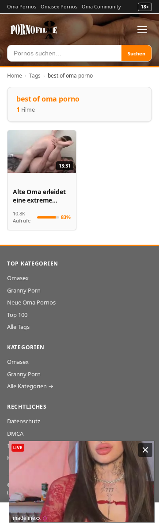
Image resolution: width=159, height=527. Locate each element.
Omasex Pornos (59, 6)
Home (14, 75)
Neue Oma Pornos (31, 302)
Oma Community (101, 6)
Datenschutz (23, 421)
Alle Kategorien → (30, 386)
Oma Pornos (21, 6)
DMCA (15, 433)
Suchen (136, 53)
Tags (35, 75)
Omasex (18, 278)
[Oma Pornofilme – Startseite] (34, 29)
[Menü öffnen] (142, 29)
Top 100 (17, 315)
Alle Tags (18, 327)
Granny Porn (24, 290)
